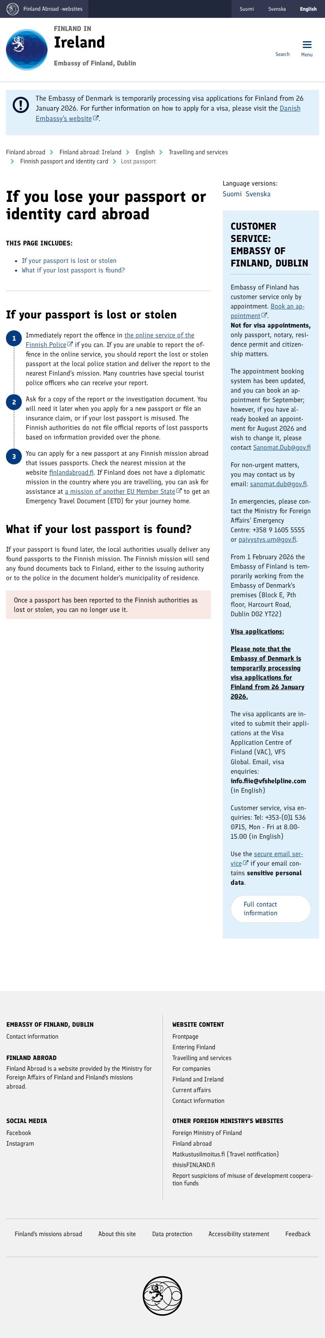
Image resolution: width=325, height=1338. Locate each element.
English (144, 152)
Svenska (277, 9)
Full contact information (260, 908)
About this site (117, 1234)
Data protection (172, 1234)
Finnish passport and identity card (63, 161)
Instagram (20, 1143)
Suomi (247, 9)
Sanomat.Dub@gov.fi (282, 447)
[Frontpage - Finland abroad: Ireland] (27, 49)
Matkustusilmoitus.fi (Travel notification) (225, 1154)
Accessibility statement (238, 1234)
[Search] (282, 45)
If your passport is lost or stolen (69, 261)
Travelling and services (197, 152)
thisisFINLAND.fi (193, 1165)
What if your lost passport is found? (73, 270)
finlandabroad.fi (71, 472)
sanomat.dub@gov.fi (278, 484)
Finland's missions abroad (48, 1234)
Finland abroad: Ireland (89, 152)
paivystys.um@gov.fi (267, 539)
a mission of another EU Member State (120, 491)
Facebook (18, 1133)
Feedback (298, 1234)
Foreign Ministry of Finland (207, 1133)
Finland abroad (25, 152)
